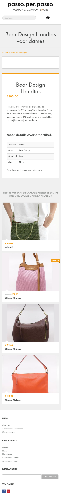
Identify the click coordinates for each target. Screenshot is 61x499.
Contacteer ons (8, 432)
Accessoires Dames (10, 457)
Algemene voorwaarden (12, 428)
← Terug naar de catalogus (14, 52)
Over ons (6, 425)
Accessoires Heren (10, 460)
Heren (4, 450)
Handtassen (7, 454)
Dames (5, 447)
